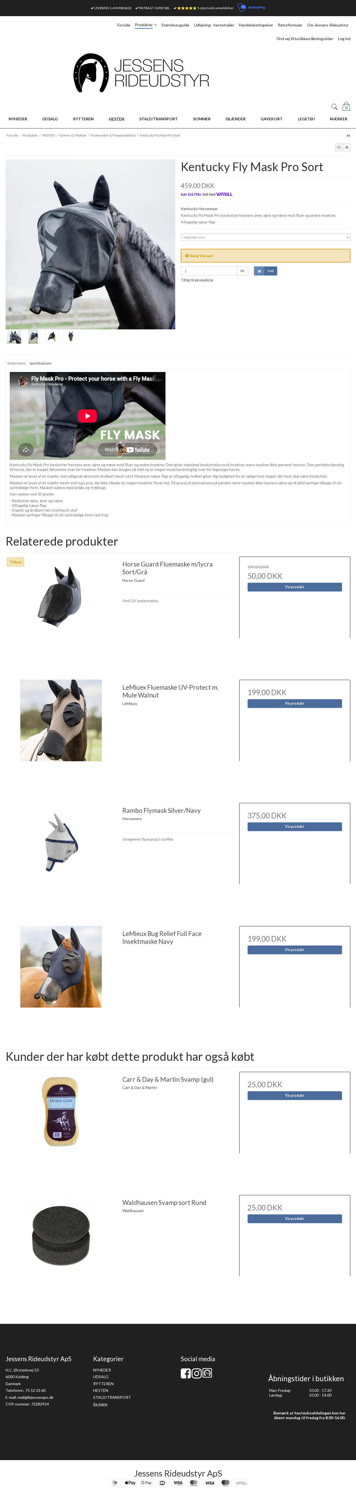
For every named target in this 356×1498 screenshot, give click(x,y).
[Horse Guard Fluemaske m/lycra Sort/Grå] (61, 612)
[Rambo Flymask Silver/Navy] (61, 858)
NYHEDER (102, 1370)
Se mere (100, 1404)
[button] (338, 147)
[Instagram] (197, 1376)
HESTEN (100, 1390)
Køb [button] (271, 271)
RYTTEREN (103, 1383)
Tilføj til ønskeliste (197, 280)
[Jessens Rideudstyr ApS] (178, 73)
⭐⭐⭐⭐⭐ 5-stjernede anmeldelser (205, 8)
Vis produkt (294, 587)
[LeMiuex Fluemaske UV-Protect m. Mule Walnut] (61, 735)
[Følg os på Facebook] (186, 1376)
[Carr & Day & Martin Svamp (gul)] (61, 1127)
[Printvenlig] (348, 135)
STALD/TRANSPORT (112, 1397)
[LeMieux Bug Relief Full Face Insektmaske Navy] (61, 981)
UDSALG (100, 1376)
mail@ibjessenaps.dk (35, 1397)
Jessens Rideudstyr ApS (178, 1473)
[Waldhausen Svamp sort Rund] (61, 1250)
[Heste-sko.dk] (207, 1376)
